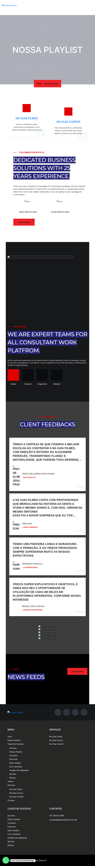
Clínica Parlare (15, 752)
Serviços (11, 785)
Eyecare (27, 384)
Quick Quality (15, 763)
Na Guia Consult (16, 796)
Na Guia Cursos (16, 793)
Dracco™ (43, 860)
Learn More (77, 672)
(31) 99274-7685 (56, 815)
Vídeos (11, 781)
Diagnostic (42, 384)
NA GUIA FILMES (27, 118)
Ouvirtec (13, 748)
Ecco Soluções (15, 766)
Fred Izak (13, 759)
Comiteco (13, 755)
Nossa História (14, 740)
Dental (13, 384)
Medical (56, 384)
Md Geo (12, 774)
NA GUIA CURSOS (68, 121)
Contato (11, 800)
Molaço (12, 778)
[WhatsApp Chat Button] (5, 860)
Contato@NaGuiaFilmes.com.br (63, 820)
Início (10, 736)
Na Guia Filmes (15, 789)
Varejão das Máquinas (19, 770)
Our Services (24, 222)
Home (39, 84)
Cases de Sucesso (16, 744)
